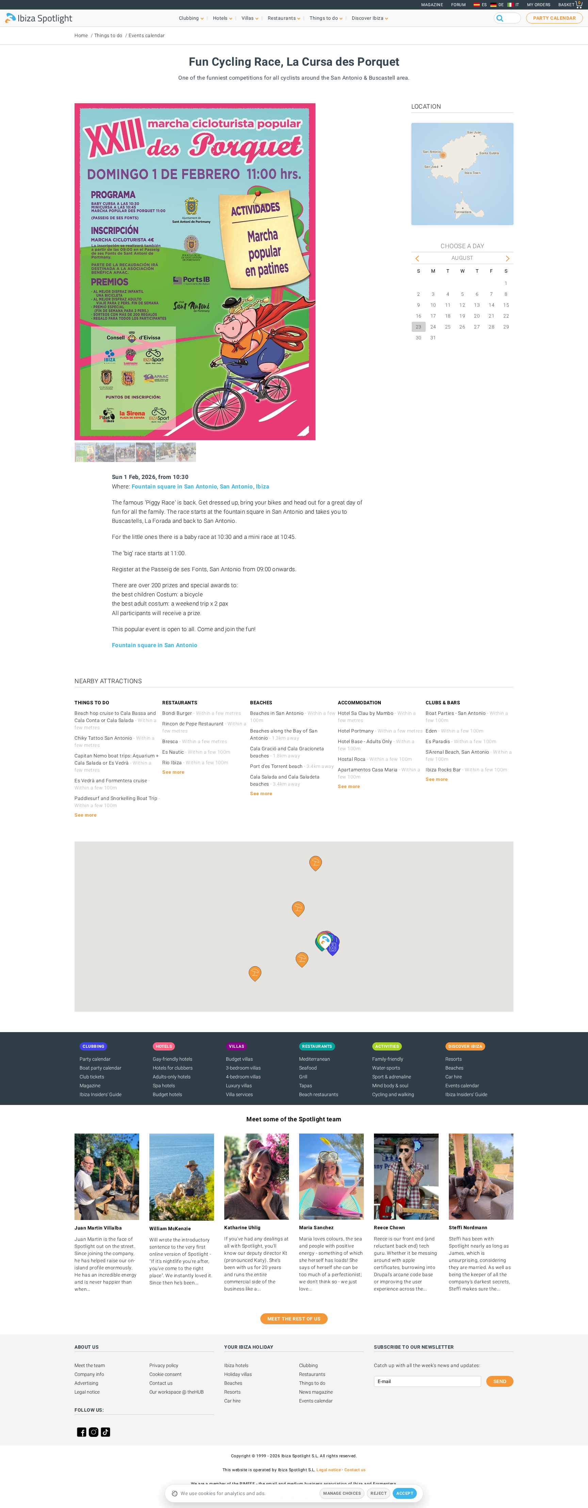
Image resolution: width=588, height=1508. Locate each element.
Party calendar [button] (554, 18)
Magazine (432, 4)
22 (506, 316)
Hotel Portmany (380, 731)
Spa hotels (164, 1085)
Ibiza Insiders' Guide (100, 1094)
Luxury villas (239, 1085)
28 (491, 327)
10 (433, 305)
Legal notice (87, 1392)
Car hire (453, 1076)
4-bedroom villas (243, 1076)
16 (419, 316)
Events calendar (147, 35)
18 (448, 316)
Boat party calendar (100, 1068)
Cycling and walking (393, 1094)
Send (499, 1381)
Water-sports (386, 1068)
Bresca (194, 741)
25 (448, 327)
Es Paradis (461, 741)
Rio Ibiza (195, 762)
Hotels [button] (220, 18)
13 (477, 305)
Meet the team (90, 1365)
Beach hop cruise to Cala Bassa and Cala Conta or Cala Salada (116, 720)
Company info (89, 1374)
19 (462, 316)
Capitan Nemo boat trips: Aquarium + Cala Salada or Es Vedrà (117, 763)
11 (448, 305)
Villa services (239, 1094)
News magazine (316, 1392)
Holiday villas (238, 1374)
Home (81, 35)
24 (433, 327)
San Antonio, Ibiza (245, 486)
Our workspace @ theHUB (176, 1392)
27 (477, 327)
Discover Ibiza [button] (367, 18)
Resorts (453, 1059)
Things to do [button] (324, 18)
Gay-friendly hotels (172, 1059)
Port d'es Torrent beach (292, 766)
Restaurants (312, 1374)
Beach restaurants (318, 1094)
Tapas (305, 1085)
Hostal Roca (375, 759)
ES (484, 4)
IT (517, 4)
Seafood (308, 1068)
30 (419, 337)
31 (433, 337)
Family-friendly (387, 1059)
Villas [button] (248, 18)
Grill (303, 1076)
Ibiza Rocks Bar (466, 769)
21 (491, 316)
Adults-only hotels (172, 1076)
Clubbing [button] (189, 18)
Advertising (86, 1383)
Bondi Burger (201, 713)
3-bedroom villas (243, 1068)
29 (506, 327)
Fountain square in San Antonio (174, 486)
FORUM (458, 4)
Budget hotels (167, 1094)
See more (86, 815)
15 (506, 305)
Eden (454, 731)
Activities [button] (387, 1046)
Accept (404, 1493)
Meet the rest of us (294, 1318)
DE (501, 4)
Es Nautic (196, 752)
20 (477, 316)
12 (462, 305)
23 (419, 327)
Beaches (454, 1068)
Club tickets (92, 1076)
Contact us (161, 1383)
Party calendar (95, 1059)
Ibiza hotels (236, 1365)
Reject (379, 1493)
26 (462, 327)
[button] (302, 960)
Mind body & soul (390, 1085)
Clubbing (308, 1365)
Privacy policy (163, 1365)
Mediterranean (314, 1059)
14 (491, 305)
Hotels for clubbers (173, 1068)
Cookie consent (165, 1374)
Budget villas (239, 1059)
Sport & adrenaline (391, 1076)
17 (433, 316)
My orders (539, 4)
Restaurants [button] (282, 18)
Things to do (108, 35)
